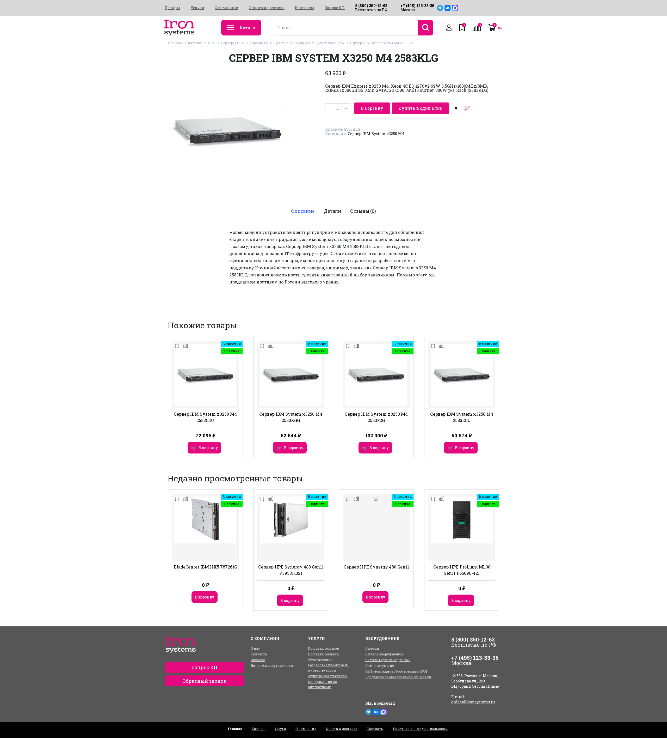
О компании (226, 8)
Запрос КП (335, 8)
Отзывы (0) (363, 211)
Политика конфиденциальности (420, 729)
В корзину (372, 108)
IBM (211, 43)
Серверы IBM (232, 43)
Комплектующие (379, 665)
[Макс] (455, 8)
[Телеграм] (440, 8)
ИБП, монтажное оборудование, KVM (396, 671)
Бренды (172, 8)
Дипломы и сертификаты (272, 665)
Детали (332, 211)
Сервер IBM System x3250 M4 (319, 43)
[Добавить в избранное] (456, 108)
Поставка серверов (323, 648)
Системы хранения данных (387, 660)
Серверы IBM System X (269, 43)
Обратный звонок (204, 681)
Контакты (304, 8)
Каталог (195, 43)
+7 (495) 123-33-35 (417, 5)
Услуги (197, 8)
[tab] (302, 211)
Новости (258, 660)
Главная (175, 43)
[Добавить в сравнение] (467, 108)
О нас (255, 648)
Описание (302, 211)
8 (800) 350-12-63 (371, 5)
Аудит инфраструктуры (327, 676)
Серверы (372, 648)
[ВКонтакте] (447, 8)
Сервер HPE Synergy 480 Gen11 (376, 567)
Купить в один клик (420, 108)
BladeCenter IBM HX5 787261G (205, 567)
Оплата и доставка (267, 8)
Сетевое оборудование (384, 654)
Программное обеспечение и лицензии (398, 677)
